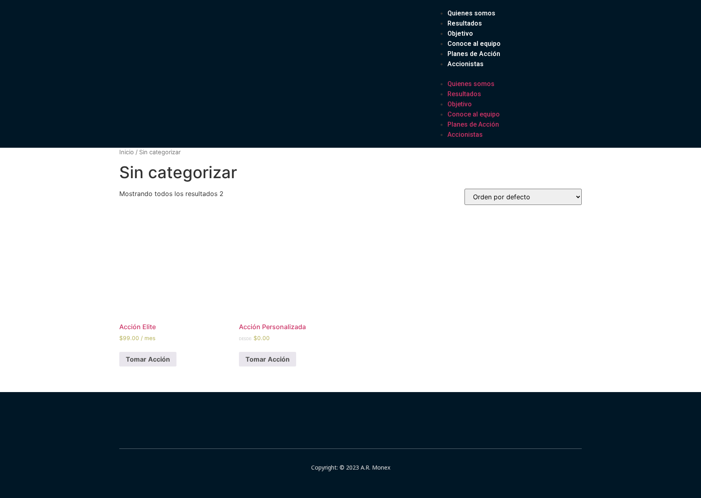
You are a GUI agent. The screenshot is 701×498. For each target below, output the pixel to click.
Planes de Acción (473, 54)
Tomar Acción (148, 359)
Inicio (126, 152)
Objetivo (460, 33)
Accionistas (465, 64)
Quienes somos (471, 13)
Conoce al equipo (474, 43)
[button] (466, 74)
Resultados (464, 23)
